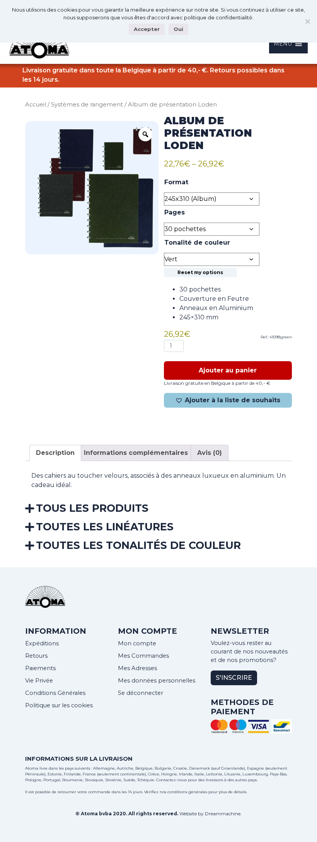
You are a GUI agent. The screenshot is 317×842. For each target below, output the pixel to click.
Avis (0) (209, 452)
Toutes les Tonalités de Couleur (138, 545)
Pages (174, 212)
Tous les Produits (92, 508)
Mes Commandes (143, 655)
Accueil (35, 104)
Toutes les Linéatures (105, 526)
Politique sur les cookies (59, 705)
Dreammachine (222, 813)
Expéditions (42, 643)
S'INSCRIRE (234, 677)
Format (176, 182)
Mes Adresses (137, 668)
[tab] (55, 453)
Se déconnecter (140, 692)
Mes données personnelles (156, 680)
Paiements (40, 668)
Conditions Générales (55, 692)
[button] (228, 400)
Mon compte (137, 643)
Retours (36, 655)
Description (55, 452)
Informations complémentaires (136, 452)
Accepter (147, 29)
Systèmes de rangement (87, 104)
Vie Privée (39, 680)
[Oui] (307, 21)
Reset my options (200, 272)
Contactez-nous (171, 779)
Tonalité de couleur (197, 242)
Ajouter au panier (228, 370)
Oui (178, 29)
